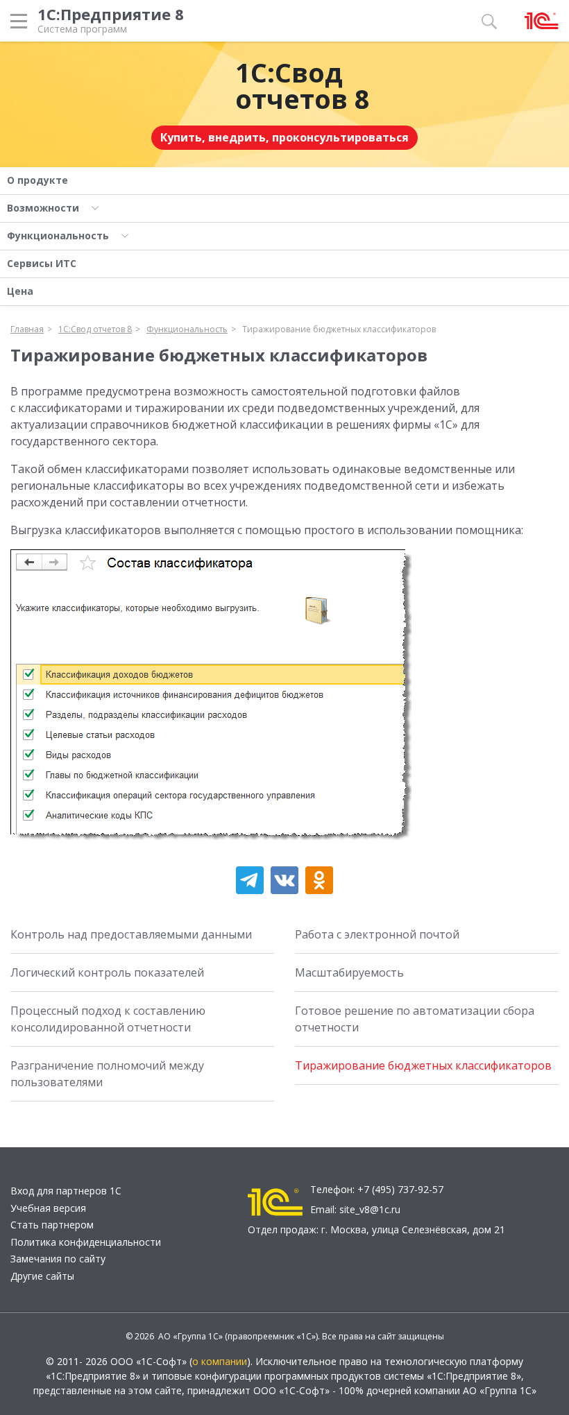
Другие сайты (42, 1276)
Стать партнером (52, 1224)
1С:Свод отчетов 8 (302, 85)
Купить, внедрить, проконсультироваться (284, 137)
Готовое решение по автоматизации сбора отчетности (414, 1019)
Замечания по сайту (57, 1258)
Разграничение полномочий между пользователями (107, 1074)
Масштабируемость (349, 972)
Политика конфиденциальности (85, 1242)
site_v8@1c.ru (369, 1209)
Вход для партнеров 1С (65, 1190)
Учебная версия (48, 1208)
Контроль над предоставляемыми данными (131, 934)
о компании (219, 1361)
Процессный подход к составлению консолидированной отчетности (107, 1019)
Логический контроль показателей (107, 972)
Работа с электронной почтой (377, 934)
